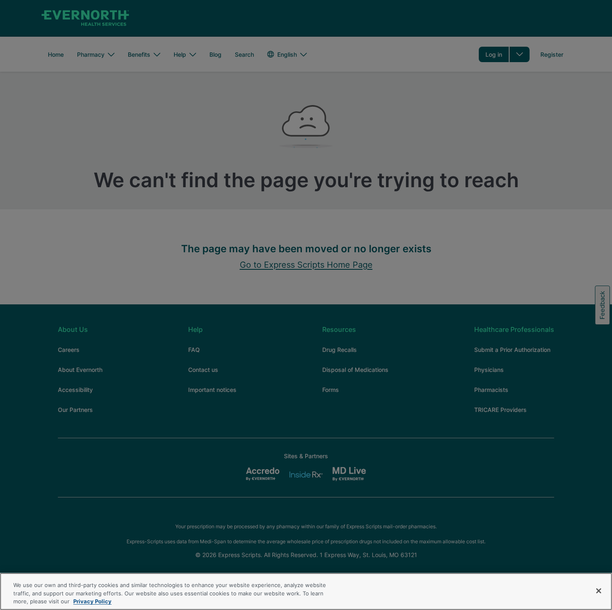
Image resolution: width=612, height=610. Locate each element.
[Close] (599, 591)
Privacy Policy (92, 601)
